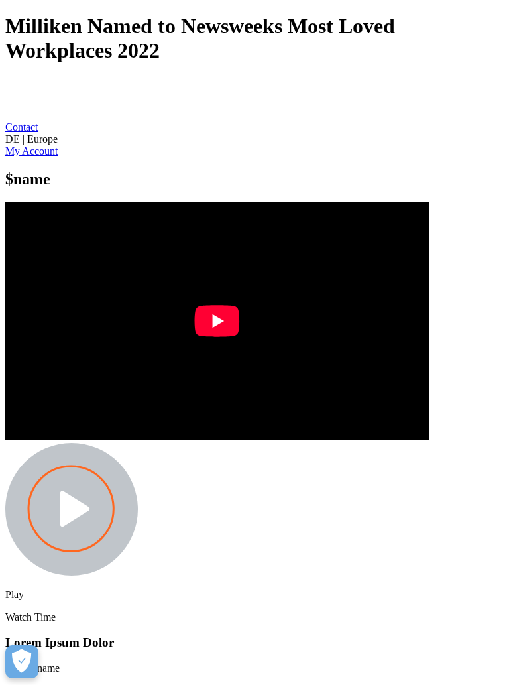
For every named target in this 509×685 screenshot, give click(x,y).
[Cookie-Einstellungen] (21, 661)
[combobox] (254, 139)
